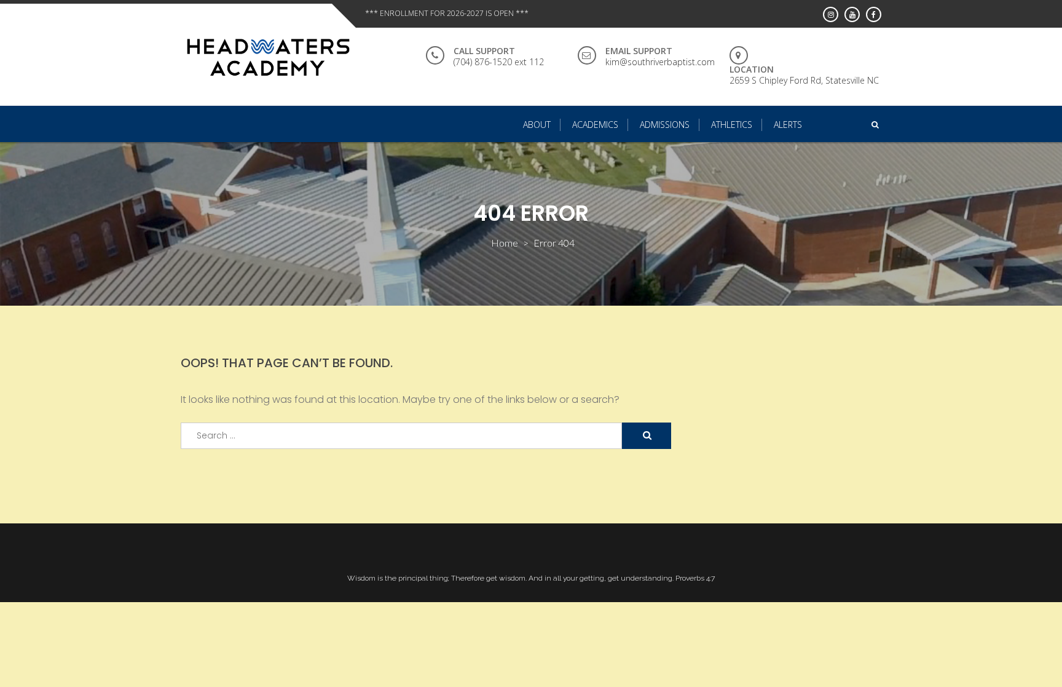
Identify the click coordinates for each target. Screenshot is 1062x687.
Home (504, 242)
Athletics (731, 124)
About (537, 124)
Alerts (788, 124)
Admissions (665, 124)
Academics (595, 124)
